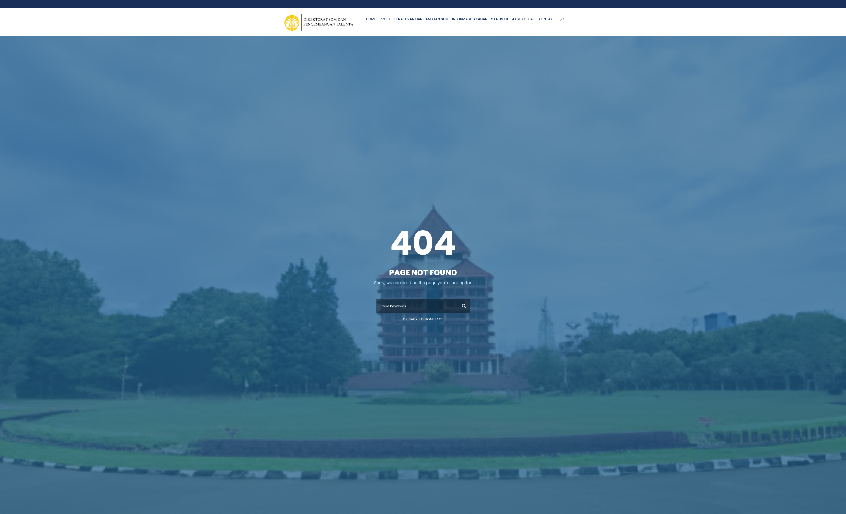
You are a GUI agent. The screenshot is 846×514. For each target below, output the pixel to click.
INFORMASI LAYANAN (470, 19)
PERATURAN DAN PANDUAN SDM (421, 19)
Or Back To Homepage (423, 319)
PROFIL (385, 19)
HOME (371, 19)
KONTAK (545, 19)
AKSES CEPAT (523, 19)
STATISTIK (499, 19)
